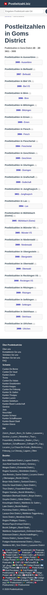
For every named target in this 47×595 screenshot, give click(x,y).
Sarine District (22, 474)
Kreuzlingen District (11, 503)
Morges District (9, 467)
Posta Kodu (37, 568)
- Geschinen (23, 158)
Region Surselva (10, 471)
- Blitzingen (23, 110)
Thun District (8, 489)
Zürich (5, 433)
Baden (29, 440)
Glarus (37, 542)
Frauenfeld (7, 440)
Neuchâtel (7, 413)
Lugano (26, 451)
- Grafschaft (23, 182)
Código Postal (12, 557)
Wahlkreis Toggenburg (32, 513)
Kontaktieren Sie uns (12, 352)
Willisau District (27, 510)
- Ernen (23, 122)
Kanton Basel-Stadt (11, 421)
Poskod (40, 555)
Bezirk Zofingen (10, 527)
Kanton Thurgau (10, 395)
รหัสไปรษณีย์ (30, 562)
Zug (40, 444)
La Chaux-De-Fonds (21, 447)
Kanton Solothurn (10, 401)
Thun (32, 437)
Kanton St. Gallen (10, 392)
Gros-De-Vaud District (12, 485)
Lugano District (31, 460)
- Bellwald (23, 74)
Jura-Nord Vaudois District (14, 464)
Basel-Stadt (23, 527)
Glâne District (24, 499)
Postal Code (12, 552)
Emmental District (25, 467)
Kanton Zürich (9, 375)
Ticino (5, 378)
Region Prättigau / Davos (14, 520)
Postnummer (15, 582)
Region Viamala (10, 492)
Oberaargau (9, 478)
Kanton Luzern (9, 398)
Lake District (8, 506)
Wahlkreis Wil (9, 545)
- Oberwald (23, 269)
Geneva (31, 464)
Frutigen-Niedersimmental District (17, 542)
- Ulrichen (23, 329)
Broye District (35, 496)
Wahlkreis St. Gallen (31, 503)
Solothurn (7, 444)
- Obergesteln (23, 257)
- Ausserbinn (23, 62)
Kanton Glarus (9, 424)
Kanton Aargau (9, 386)
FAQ (5, 361)
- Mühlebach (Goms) (23, 221)
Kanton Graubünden (12, 383)
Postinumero (8, 573)
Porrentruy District (10, 510)
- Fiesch (23, 134)
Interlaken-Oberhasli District (15, 496)
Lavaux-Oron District (12, 513)
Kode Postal (11, 550)
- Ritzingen (23, 293)
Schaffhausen (19, 444)
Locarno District (37, 474)
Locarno (6, 447)
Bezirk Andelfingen (28, 535)
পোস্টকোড (29, 582)
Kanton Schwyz (9, 415)
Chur (35, 440)
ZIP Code (17, 575)
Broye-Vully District (11, 482)
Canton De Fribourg (11, 389)
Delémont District (34, 531)
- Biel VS (23, 86)
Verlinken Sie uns (10, 355)
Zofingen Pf (32, 444)
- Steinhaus (23, 317)
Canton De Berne (10, 369)
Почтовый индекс (21, 580)
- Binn (23, 98)
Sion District (21, 545)
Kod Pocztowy (12, 570)
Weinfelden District (27, 471)
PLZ (40, 575)
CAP (17, 562)
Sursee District (23, 538)
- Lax (23, 206)
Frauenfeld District (24, 489)
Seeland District (28, 482)
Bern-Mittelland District (13, 460)
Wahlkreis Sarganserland (14, 531)
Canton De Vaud (10, 372)
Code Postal (33, 560)
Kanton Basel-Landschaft (14, 404)
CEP (22, 560)
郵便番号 (30, 575)
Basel (12, 433)
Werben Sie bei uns (11, 358)
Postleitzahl (26, 550)
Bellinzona (36, 447)
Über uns (7, 349)
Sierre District (9, 517)
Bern (19, 433)
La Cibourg (17, 451)
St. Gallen (27, 433)
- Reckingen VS (23, 281)
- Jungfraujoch (23, 194)
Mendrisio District (24, 517)
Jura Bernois (8, 474)
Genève (6, 407)
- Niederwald (23, 245)
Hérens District (9, 538)
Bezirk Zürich (22, 478)
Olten (34, 451)
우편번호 (24, 568)
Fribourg (6, 451)
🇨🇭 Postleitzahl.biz (17, 3)
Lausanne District (36, 545)
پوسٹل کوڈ (7, 565)
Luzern (14, 437)
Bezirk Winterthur (26, 492)
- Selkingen (23, 305)
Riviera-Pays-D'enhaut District (16, 524)
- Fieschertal (24, 146)
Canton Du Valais (10, 381)
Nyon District (29, 485)
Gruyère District (9, 499)
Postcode (40, 550)
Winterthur (23, 437)
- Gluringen (23, 170)
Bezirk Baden (21, 506)
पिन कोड (19, 565)
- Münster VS (23, 233)
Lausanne (37, 433)
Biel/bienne (19, 440)
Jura (4, 410)
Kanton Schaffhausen (12, 418)
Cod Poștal (28, 570)
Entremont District (10, 535)
